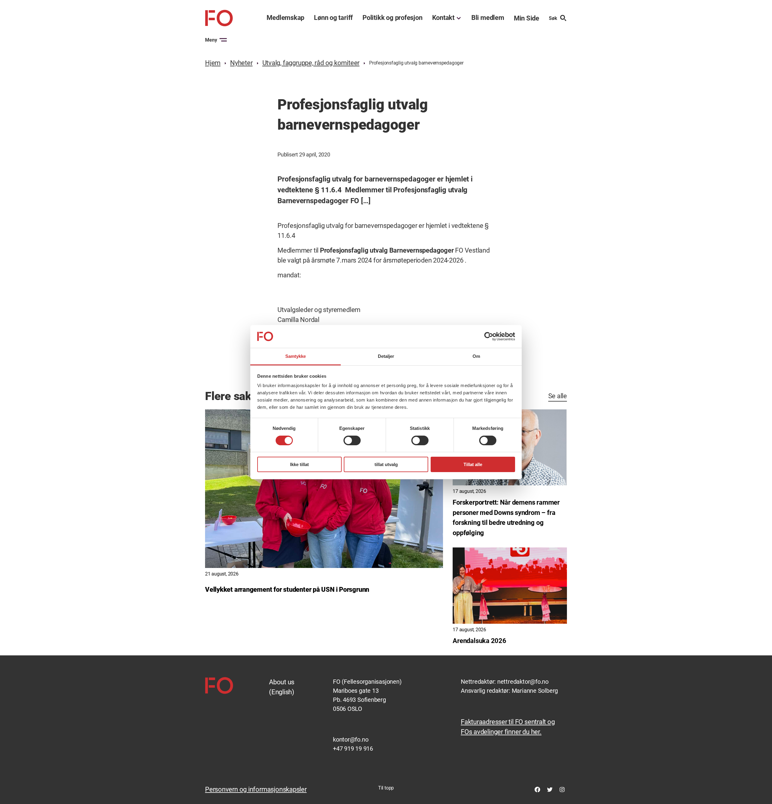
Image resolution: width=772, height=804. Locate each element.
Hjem (212, 63)
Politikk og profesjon (392, 17)
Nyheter (241, 63)
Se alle (557, 396)
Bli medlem (487, 17)
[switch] (352, 440)
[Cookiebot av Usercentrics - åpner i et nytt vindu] (488, 336)
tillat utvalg (386, 464)
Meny (211, 40)
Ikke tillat (299, 464)
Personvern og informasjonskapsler (256, 789)
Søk (553, 18)
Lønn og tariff (333, 17)
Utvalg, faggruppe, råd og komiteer (311, 63)
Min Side (526, 18)
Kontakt (443, 17)
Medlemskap (285, 17)
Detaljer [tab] (386, 356)
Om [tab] (476, 356)
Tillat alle (473, 464)
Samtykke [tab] (295, 356)
